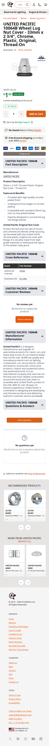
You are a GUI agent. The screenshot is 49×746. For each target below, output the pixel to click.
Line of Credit (15, 630)
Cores (11, 619)
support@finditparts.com (20, 715)
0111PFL (23, 278)
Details (37, 130)
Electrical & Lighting (15, 12)
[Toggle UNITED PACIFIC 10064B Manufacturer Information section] (42, 336)
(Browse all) (24, 541)
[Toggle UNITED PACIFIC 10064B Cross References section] (42, 256)
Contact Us (14, 682)
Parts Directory (15, 642)
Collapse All (24, 153)
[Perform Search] (27, 4)
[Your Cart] (45, 4)
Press (11, 678)
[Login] (34, 4)
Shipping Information (18, 626)
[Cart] (45, 4)
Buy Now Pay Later (17, 645)
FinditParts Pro (15, 634)
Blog (11, 666)
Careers (12, 670)
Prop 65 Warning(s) (36, 473)
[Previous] (21, 527)
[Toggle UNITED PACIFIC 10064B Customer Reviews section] (42, 290)
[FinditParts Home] (11, 4)
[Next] (28, 527)
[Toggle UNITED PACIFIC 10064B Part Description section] (42, 163)
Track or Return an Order (20, 711)
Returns (12, 622)
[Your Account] (34, 4)
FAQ (10, 674)
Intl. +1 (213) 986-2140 (19, 722)
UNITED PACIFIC (11, 176)
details (22, 140)
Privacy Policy (15, 699)
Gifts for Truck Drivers (19, 649)
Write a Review (25, 50)
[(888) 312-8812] (39, 4)
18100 (22, 271)
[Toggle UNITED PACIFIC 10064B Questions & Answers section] (42, 404)
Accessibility (14, 703)
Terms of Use (15, 695)
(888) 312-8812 (15, 718)
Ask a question (24, 420)
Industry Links (15, 638)
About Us (13, 662)
